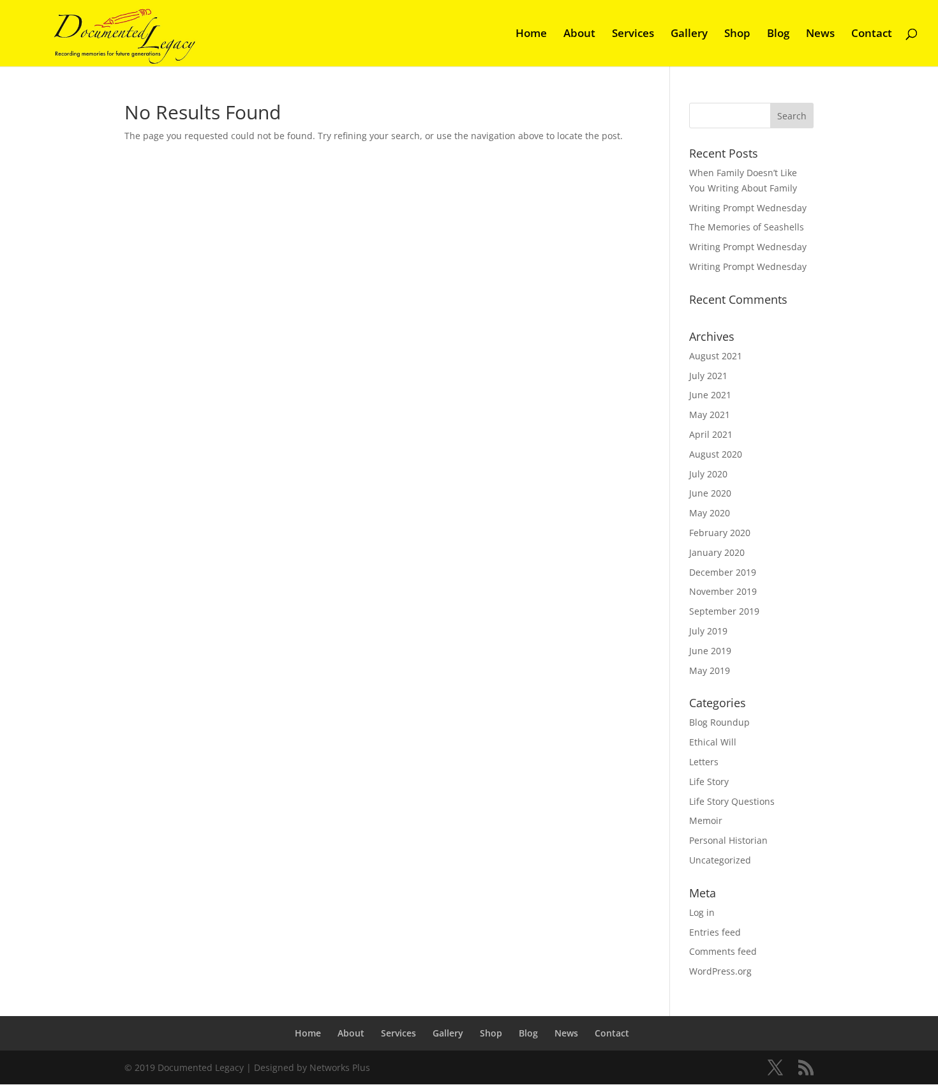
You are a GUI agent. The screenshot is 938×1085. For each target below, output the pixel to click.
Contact (871, 34)
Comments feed (723, 951)
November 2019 (723, 591)
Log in (702, 912)
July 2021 (708, 376)
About (579, 34)
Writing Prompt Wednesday (748, 208)
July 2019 (708, 631)
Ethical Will (712, 742)
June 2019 (710, 651)
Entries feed (715, 932)
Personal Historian (728, 840)
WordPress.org (720, 971)
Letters (703, 762)
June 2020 (710, 493)
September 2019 (724, 611)
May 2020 (709, 513)
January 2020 (717, 552)
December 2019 (722, 572)
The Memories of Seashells (746, 227)
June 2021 (710, 395)
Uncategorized (720, 860)
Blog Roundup (719, 722)
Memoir (705, 820)
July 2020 (708, 474)
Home (531, 34)
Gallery (689, 34)
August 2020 (715, 454)
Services (633, 34)
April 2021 (711, 434)
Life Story (709, 781)
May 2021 (709, 414)
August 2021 (715, 356)
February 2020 (719, 533)
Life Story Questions (732, 801)
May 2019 (709, 670)
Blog (778, 34)
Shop (737, 34)
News (820, 34)
